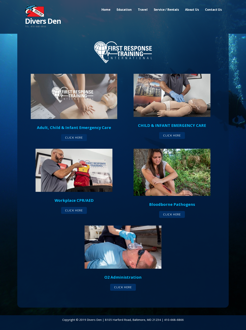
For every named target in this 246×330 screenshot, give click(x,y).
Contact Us (213, 9)
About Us (192, 9)
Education (124, 9)
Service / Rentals (166, 9)
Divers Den (43, 21)
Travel (143, 9)
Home (106, 9)
